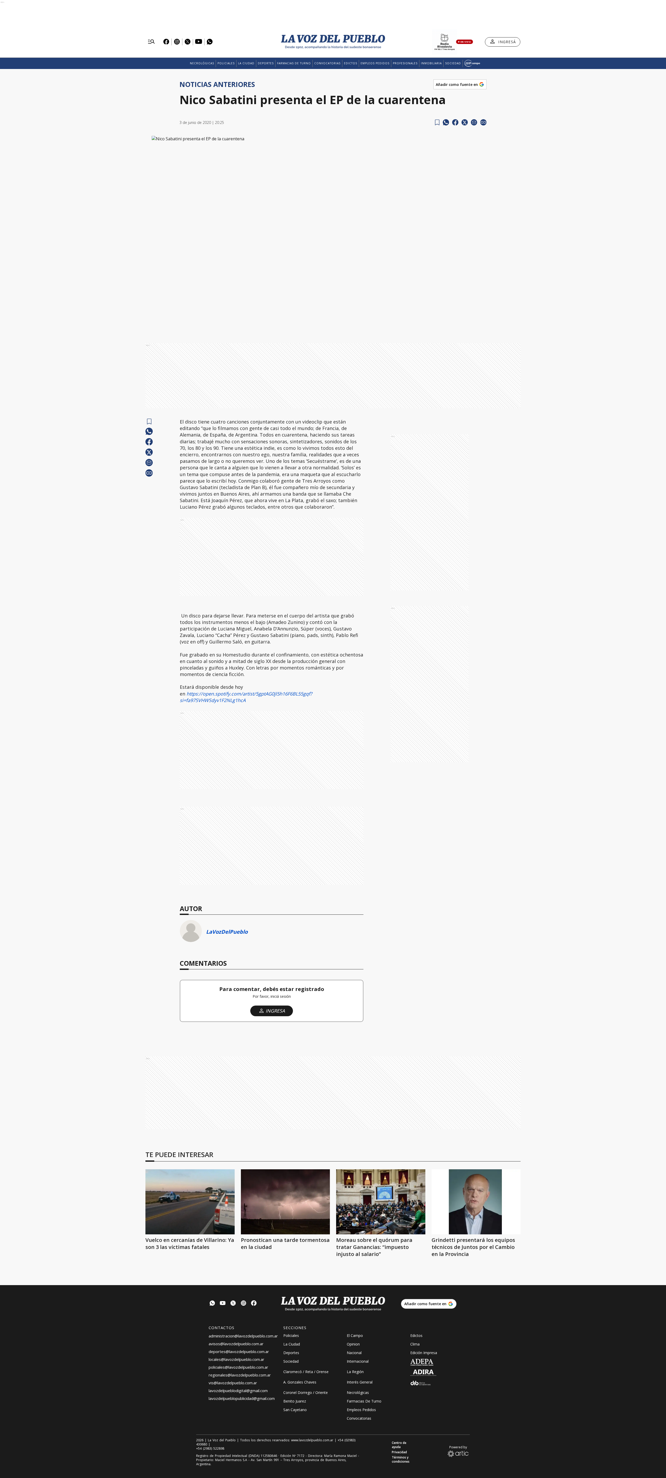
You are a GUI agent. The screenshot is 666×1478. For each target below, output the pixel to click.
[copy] (483, 122)
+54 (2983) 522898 (210, 1449)
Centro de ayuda (399, 1445)
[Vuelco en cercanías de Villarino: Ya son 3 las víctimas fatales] (190, 1201)
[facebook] (455, 122)
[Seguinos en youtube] (223, 1303)
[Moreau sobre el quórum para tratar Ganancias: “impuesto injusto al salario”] (380, 1201)
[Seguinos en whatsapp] (212, 1303)
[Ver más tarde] (437, 122)
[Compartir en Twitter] (465, 122)
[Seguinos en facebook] (254, 1303)
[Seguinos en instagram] (243, 1303)
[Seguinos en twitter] (233, 1303)
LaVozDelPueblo (227, 932)
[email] (474, 122)
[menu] (151, 42)
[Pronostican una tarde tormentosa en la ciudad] (285, 1201)
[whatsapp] (446, 122)
